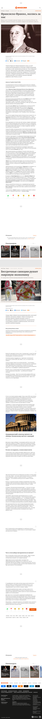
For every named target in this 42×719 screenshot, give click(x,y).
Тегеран (23, 615)
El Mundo (3, 10)
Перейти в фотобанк (13, 301)
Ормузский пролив (9, 617)
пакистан (32, 615)
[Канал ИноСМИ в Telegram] (31, 686)
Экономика (7, 615)
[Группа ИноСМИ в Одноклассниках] (20, 686)
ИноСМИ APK (35, 692)
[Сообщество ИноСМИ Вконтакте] (14, 686)
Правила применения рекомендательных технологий (23, 692)
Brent (27, 617)
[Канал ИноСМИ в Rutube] (26, 686)
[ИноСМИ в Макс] (3, 686)
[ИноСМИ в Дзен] (9, 686)
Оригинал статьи (38, 268)
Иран (14, 615)
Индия (29, 615)
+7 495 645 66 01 (4, 703)
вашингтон (14, 617)
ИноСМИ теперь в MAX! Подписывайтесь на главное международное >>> (20, 335)
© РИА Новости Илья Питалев (5, 301)
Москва (21, 617)
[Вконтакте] (17, 61)
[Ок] (29, 61)
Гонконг (7, 268)
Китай (26, 615)
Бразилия (24, 617)
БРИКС (17, 615)
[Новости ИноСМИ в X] (37, 686)
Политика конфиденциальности (6, 692)
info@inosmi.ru (3, 700)
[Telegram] (24, 61)
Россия (11, 615)
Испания (7, 10)
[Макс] (7, 61)
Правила (34, 235)
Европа (18, 617)
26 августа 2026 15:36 (13, 268)
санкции (20, 615)
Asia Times (3, 268)
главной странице (31, 238)
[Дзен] (11, 61)
